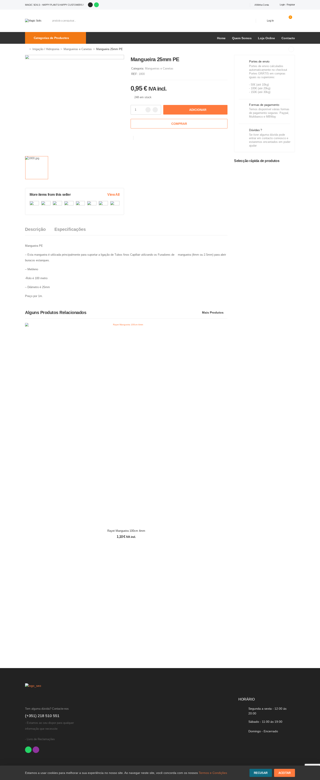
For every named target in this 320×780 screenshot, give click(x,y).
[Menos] (148, 109)
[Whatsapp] (96, 4)
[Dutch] (248, 5)
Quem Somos (242, 38)
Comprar (179, 123)
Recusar (261, 773)
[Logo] (33, 21)
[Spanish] (238, 5)
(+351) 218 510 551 (42, 716)
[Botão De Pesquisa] (246, 20)
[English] (243, 5)
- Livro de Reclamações (40, 739)
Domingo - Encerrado (263, 731)
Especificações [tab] (70, 229)
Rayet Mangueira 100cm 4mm (126, 530)
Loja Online (266, 38)
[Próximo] (291, 49)
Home (221, 38)
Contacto (288, 38)
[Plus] (155, 109)
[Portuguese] (233, 5)
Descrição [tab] (35, 229)
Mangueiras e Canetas (78, 49)
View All (113, 194)
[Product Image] (74, 104)
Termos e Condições (213, 773)
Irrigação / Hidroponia (45, 49)
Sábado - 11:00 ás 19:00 (265, 721)
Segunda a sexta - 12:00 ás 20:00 (267, 711)
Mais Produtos (213, 312)
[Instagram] (90, 4)
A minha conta (261, 4)
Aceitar (284, 773)
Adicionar (197, 109)
